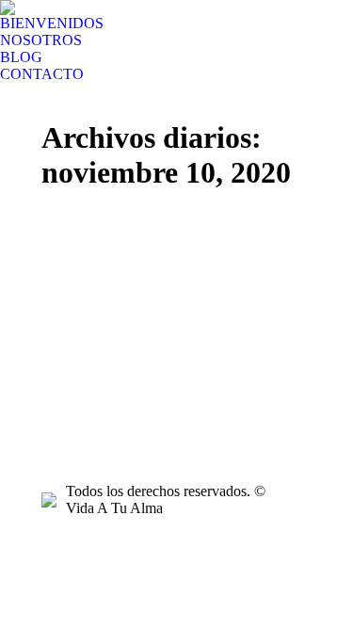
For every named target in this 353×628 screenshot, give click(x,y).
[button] (12, 12)
